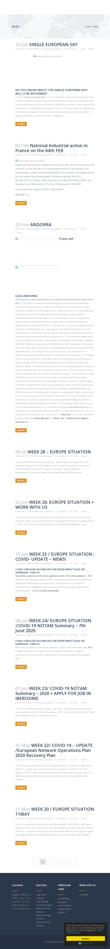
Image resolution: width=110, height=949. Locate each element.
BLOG (95, 26)
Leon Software (65, 905)
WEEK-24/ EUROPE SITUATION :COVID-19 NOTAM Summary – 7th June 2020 (53, 625)
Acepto (85, 938)
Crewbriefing (63, 898)
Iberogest (62, 902)
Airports (38, 48)
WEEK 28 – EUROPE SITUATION (59, 452)
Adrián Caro (58, 418)
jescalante (56, 48)
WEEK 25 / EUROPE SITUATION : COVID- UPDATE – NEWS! (54, 556)
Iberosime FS (60, 942)
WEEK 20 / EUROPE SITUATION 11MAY (54, 811)
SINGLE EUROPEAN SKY (53, 44)
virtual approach (42, 418)
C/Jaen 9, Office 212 (21, 894)
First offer (83, 894)
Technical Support (44, 905)
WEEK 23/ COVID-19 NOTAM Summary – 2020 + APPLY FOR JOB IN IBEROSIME (53, 693)
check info (65, 414)
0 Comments (70, 48)
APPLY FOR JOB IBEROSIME (46, 590)
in (88, 647)
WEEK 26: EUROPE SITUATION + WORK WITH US (54, 504)
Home (88, 26)
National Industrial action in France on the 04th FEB (51, 148)
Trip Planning (42, 901)
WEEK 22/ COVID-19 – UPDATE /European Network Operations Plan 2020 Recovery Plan (54, 750)
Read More (21, 124)
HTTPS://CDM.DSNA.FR (52, 189)
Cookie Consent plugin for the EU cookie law (85, 943)
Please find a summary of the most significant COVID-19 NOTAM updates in (53, 576)
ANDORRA (40, 224)
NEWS (37, 154)
